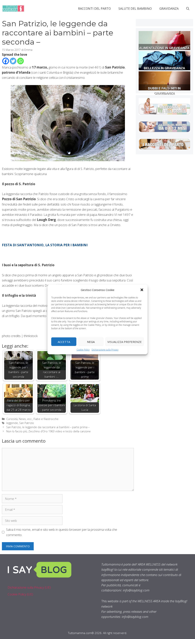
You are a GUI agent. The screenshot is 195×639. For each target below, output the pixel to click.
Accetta (64, 341)
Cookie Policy (83, 349)
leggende (12, 423)
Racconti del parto (94, 8)
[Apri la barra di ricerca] (187, 8)
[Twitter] (13, 61)
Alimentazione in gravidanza (164, 48)
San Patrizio (26, 423)
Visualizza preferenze (124, 341)
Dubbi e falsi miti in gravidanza (164, 91)
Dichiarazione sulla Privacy (105, 349)
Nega (91, 341)
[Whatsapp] (20, 61)
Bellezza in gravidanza (164, 68)
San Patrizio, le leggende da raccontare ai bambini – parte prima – (48, 427)
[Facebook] (5, 61)
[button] (142, 290)
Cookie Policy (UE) (20, 594)
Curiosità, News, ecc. (19, 419)
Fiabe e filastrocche (46, 419)
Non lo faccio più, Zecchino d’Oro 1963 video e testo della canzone (48, 431)
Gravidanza (169, 8)
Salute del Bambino (135, 8)
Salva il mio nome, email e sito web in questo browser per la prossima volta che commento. (61, 532)
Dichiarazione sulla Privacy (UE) (29, 587)
